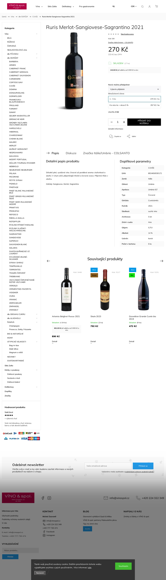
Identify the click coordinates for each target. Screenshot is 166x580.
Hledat (10, 557)
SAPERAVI (13, 241)
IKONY (10, 338)
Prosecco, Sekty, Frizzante (20, 329)
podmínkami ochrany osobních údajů (139, 472)
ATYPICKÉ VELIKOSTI (16, 341)
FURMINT (13, 109)
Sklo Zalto (9, 365)
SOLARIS (13, 248)
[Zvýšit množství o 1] (124, 122)
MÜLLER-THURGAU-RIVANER (22, 163)
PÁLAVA (12, 173)
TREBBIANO (14, 276)
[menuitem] (39, 6)
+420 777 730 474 (50, 528)
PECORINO (14, 177)
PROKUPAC (14, 211)
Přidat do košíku (144, 122)
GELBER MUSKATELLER (19, 116)
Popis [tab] (55, 153)
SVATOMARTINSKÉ (15, 361)
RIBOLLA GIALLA (16, 218)
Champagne (14, 326)
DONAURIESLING (16, 93)
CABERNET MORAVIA (18, 72)
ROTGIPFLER (14, 221)
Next (162, 261)
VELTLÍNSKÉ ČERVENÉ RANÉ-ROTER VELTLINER (22, 281)
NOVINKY (11, 357)
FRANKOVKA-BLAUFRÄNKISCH (17, 101)
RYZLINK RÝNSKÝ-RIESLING (21, 225)
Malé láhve (13, 349)
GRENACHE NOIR (16, 119)
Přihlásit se (143, 466)
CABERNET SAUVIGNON (20, 75)
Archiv (87, 529)
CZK (133, 6)
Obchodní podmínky (10, 516)
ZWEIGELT (13, 310)
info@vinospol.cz (119, 498)
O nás (4, 523)
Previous (49, 261)
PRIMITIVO (14, 207)
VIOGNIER (13, 292)
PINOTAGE (13, 187)
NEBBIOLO (14, 166)
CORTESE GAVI (16, 82)
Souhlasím (123, 566)
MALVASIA (14, 156)
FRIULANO (14, 105)
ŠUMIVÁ (10, 322)
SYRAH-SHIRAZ (16, 262)
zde (89, 567)
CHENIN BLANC (16, 139)
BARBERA (13, 61)
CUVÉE (12, 86)
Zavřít (155, 145)
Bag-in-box (14, 345)
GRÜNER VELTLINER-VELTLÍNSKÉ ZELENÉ (18, 124)
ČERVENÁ (11, 46)
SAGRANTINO (15, 234)
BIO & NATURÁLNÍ (15, 334)
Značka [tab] (104, 153)
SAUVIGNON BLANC (18, 244)
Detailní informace (115, 129)
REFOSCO (13, 214)
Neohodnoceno (127, 34)
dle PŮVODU (12, 54)
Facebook (43, 498)
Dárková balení (13, 382)
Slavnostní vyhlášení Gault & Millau (97, 516)
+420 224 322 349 (153, 498)
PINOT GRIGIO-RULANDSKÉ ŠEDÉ (21, 197)
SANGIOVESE (15, 237)
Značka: (120, 42)
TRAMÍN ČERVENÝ (17, 273)
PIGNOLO (13, 184)
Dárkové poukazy (14, 374)
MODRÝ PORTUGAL (18, 159)
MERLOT (13, 145)
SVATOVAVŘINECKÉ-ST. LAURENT (19, 252)
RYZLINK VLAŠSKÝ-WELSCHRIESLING (17, 229)
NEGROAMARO (16, 152)
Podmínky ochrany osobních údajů (16, 519)
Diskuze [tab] (71, 153)
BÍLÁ (9, 38)
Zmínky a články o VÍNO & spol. (136, 516)
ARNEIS (12, 65)
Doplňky (8, 391)
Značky (8, 396)
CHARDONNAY (15, 135)
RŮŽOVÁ (11, 42)
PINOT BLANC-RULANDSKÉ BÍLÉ (21, 192)
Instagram (49, 498)
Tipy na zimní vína (90, 524)
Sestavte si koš (13, 378)
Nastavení (40, 573)
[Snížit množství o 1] (111, 122)
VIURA (12, 296)
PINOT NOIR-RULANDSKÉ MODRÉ (20, 203)
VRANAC (13, 299)
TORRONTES (14, 269)
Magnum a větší (16, 352)
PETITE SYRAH (15, 180)
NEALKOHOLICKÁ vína (17, 50)
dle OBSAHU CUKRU (16, 314)
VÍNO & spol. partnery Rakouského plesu (100, 520)
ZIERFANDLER (15, 303)
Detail (54, 341)
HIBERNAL (14, 132)
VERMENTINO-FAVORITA (20, 289)
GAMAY (12, 112)
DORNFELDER (15, 96)
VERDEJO (13, 286)
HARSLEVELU (15, 128)
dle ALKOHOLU (13, 318)
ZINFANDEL (14, 306)
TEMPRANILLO (15, 266)
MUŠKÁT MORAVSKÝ (18, 149)
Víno (6, 34)
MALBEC (13, 142)
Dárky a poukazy (12, 370)
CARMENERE (14, 79)
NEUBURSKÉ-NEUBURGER (20, 170)
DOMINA (13, 89)
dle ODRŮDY (12, 58)
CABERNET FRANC (17, 68)
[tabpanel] (67, 305)
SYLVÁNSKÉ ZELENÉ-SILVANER (18, 258)
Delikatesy (9, 387)
